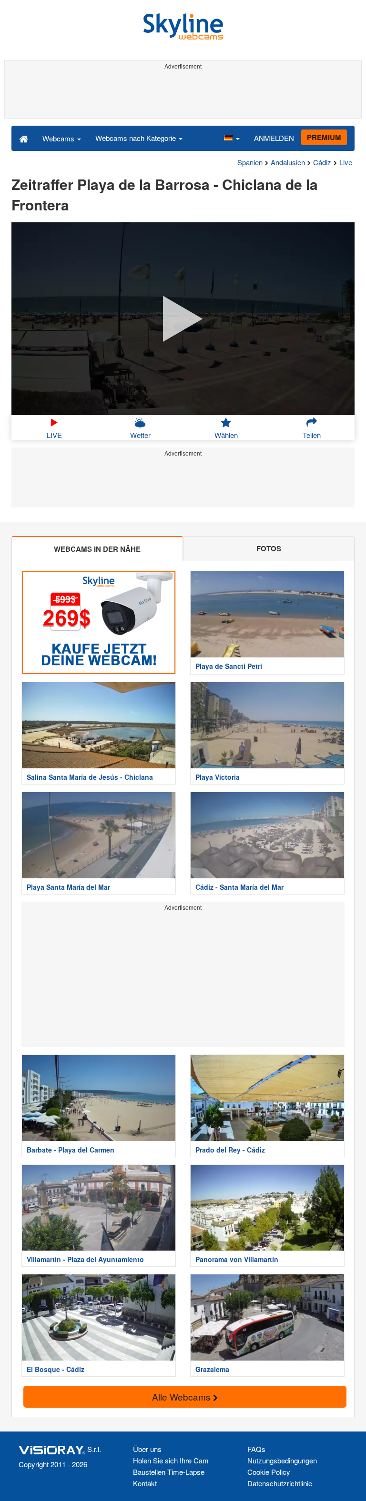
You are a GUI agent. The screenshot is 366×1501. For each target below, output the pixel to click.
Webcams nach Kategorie (136, 138)
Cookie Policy (268, 1472)
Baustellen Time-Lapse (168, 1472)
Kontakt (145, 1483)
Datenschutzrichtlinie (279, 1483)
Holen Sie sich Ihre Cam (171, 1460)
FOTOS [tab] (268, 548)
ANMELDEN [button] (274, 138)
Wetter (140, 435)
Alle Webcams (182, 1396)
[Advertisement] (183, 94)
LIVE (54, 435)
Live (345, 162)
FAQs (256, 1449)
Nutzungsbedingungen (282, 1460)
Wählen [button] (226, 435)
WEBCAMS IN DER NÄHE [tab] (97, 549)
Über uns (147, 1449)
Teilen (312, 435)
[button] (231, 138)
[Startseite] (23, 138)
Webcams (59, 138)
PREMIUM (324, 137)
